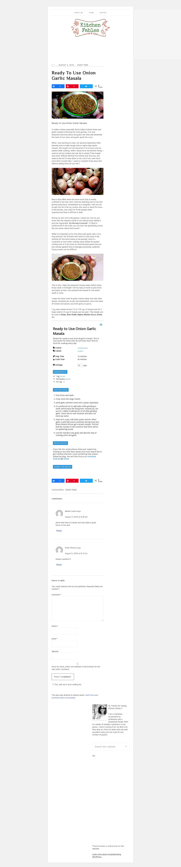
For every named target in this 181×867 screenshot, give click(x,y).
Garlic (67, 379)
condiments (83, 348)
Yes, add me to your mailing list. (68, 684)
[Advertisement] (110, 803)
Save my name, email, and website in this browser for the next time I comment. (76, 668)
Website (55, 651)
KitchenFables (90, 28)
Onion (62, 376)
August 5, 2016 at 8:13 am (76, 553)
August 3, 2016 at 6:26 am (76, 517)
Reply (59, 530)
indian (80, 351)
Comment (56, 595)
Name (55, 626)
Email (55, 639)
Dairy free (82, 65)
